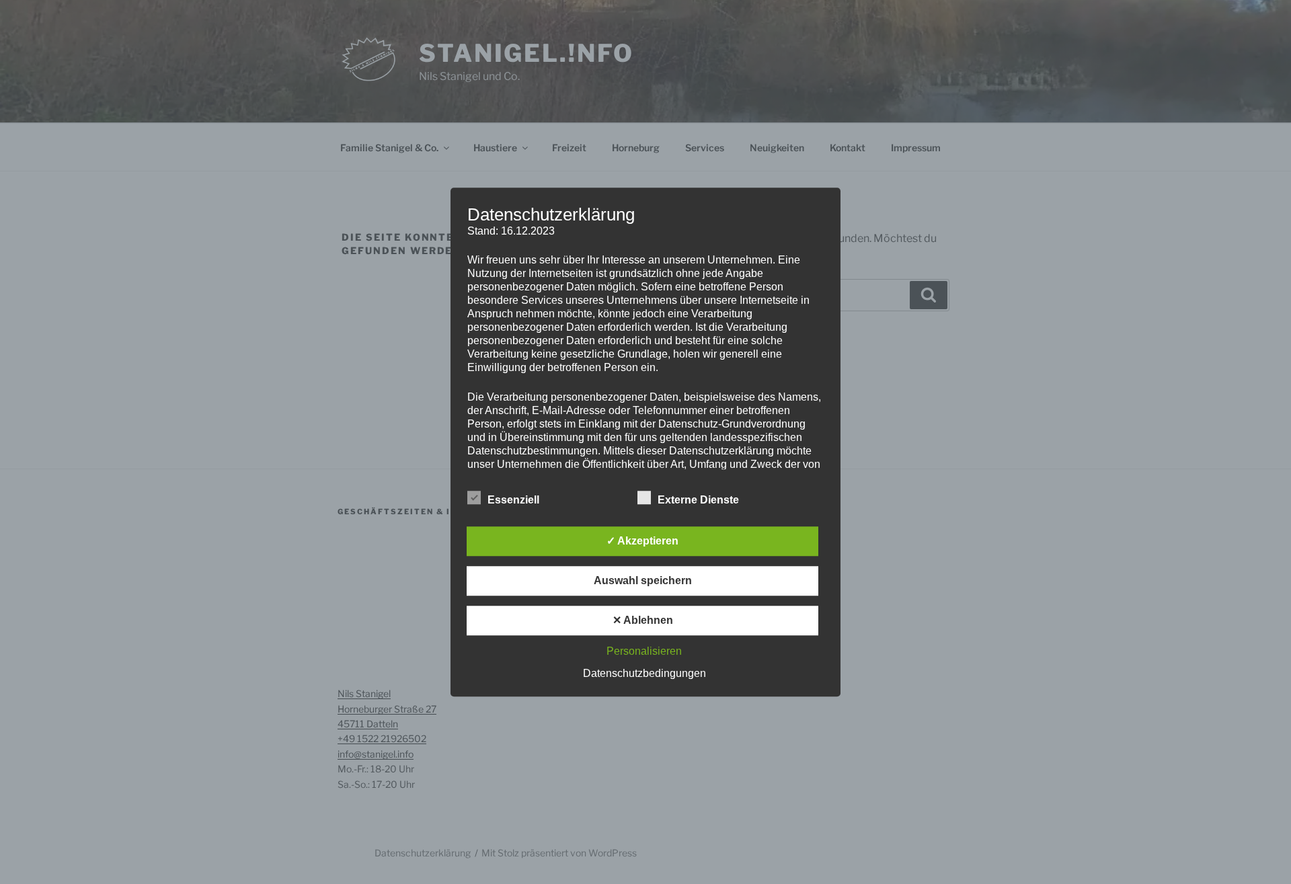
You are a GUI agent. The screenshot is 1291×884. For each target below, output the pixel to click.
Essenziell (513, 500)
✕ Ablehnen (643, 620)
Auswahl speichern (643, 580)
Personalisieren (644, 651)
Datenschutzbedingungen (644, 673)
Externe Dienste (698, 500)
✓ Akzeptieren (642, 541)
